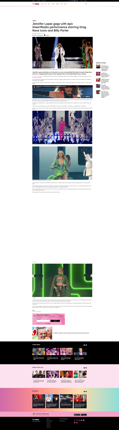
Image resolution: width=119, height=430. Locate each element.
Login (81, 0)
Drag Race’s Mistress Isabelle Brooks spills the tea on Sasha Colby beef (105, 87)
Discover (65, 3)
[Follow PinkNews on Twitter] (75, 420)
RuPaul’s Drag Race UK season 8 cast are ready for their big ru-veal (105, 81)
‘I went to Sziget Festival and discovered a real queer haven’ (66, 404)
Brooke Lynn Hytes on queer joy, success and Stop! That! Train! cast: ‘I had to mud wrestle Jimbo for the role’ (80, 405)
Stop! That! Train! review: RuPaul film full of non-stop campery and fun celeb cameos (105, 68)
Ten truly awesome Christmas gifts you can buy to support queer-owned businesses (80, 381)
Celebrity (34, 20)
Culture (49, 3)
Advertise (38, 0)
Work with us (44, 0)
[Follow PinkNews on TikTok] (79, 420)
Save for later (40, 35)
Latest (42, 3)
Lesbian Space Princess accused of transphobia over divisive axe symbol (52, 358)
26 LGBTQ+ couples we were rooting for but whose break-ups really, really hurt (71, 333)
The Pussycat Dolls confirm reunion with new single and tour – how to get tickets (52, 381)
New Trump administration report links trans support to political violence (79, 358)
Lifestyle (53, 3)
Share (35, 35)
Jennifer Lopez (38, 311)
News (46, 3)
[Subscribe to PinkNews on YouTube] (81, 420)
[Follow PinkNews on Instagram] (84, 420)
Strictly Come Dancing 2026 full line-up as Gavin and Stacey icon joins (105, 75)
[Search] (86, 3)
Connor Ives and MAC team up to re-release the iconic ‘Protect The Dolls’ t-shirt (38, 381)
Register (85, 0)
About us (48, 418)
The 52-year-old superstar (37, 76)
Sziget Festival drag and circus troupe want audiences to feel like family (38, 405)
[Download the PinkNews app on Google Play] (84, 415)
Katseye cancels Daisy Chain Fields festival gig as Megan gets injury (66, 358)
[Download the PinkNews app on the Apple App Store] (77, 415)
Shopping (57, 3)
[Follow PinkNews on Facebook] (77, 420)
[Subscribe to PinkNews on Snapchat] (75, 423)
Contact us (48, 422)
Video (61, 3)
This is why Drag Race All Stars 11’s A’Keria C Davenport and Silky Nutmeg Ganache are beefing (105, 94)
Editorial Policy (49, 420)
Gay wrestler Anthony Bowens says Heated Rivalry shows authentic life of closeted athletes (52, 405)
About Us (33, 0)
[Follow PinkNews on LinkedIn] (77, 0)
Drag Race (34, 311)
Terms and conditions (64, 418)
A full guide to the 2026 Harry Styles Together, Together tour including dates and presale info (66, 381)
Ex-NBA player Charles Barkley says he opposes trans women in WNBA (38, 358)
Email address (40, 319)
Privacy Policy (48, 323)
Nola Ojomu (43, 33)
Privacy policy (62, 420)
